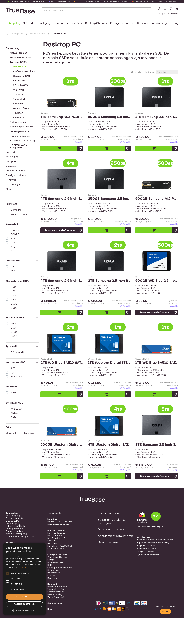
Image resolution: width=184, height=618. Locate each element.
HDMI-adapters (55, 562)
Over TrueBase (108, 542)
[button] (24, 610)
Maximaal (29, 433)
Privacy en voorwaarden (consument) (155, 540)
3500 (14, 336)
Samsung (18, 104)
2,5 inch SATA (20, 85)
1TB (13, 239)
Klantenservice (108, 513)
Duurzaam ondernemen (148, 555)
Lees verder (22, 567)
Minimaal (11, 433)
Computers (12, 161)
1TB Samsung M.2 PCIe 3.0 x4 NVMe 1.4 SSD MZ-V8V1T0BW (61, 117)
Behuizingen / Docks (21, 127)
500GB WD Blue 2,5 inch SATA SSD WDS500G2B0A (156, 280)
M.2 (13, 271)
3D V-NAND (17, 352)
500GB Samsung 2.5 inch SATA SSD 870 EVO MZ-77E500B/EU (109, 117)
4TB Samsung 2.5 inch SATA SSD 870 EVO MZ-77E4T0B (61, 280)
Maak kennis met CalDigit (59, 546)
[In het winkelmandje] (58, 148)
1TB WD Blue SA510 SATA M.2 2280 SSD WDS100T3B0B (156, 362)
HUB (49, 565)
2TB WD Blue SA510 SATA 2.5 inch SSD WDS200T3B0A (61, 362)
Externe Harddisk (55, 592)
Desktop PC (20, 67)
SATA (14, 393)
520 (13, 291)
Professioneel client (24, 71)
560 (13, 324)
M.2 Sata (18, 94)
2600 (14, 304)
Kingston (18, 113)
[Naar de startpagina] (20, 11)
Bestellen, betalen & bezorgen (111, 521)
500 (13, 287)
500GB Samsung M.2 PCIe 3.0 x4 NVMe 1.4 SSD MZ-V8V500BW (156, 198)
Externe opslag (18, 122)
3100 (14, 332)
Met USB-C (52, 541)
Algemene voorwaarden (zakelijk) (153, 543)
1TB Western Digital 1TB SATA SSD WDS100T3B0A (109, 362)
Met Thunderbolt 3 (56, 538)
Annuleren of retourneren (115, 536)
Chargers (51, 575)
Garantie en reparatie (113, 529)
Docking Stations (15, 171)
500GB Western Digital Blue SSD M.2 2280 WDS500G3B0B (61, 444)
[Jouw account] (159, 8)
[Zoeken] (148, 11)
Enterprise (19, 81)
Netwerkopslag (18, 53)
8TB (13, 251)
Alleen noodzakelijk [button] (24, 604)
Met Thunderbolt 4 (56, 536)
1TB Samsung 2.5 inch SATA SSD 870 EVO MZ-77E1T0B (156, 117)
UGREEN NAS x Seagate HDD (18, 146)
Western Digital (21, 108)
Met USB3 (52, 543)
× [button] (43, 546)
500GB (15, 234)
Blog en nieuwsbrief (146, 546)
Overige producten (16, 175)
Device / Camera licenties (59, 522)
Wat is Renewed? (55, 597)
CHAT (165, 612)
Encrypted (19, 99)
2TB (13, 243)
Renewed (11, 180)
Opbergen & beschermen (59, 568)
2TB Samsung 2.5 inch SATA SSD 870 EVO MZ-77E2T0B (109, 280)
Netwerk (10, 152)
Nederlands (173, 14)
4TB (13, 247)
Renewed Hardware (57, 587)
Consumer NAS (21, 76)
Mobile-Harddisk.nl (146, 552)
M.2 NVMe (18, 90)
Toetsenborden (54, 513)
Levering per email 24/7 (58, 524)
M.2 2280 (16, 377)
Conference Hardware (58, 557)
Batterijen (52, 578)
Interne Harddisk (55, 589)
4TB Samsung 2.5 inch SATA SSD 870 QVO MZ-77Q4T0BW (61, 198)
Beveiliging (12, 157)
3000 (14, 308)
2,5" (13, 267)
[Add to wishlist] (80, 148)
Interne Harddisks (20, 58)
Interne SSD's (18, 62)
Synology (18, 118)
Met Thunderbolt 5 (56, 533)
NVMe (14, 413)
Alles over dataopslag (22, 141)
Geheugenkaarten (20, 131)
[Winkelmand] (176, 8)
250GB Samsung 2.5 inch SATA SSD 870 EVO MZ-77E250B (109, 198)
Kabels (50, 560)
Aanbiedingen (13, 184)
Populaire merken (20, 136)
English (162, 14)
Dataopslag (12, 48)
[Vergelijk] (165, 9)
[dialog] (24, 579)
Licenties (11, 166)
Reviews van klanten (146, 549)
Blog (8, 189)
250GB (15, 230)
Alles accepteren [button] (24, 597)
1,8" (13, 368)
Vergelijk (79, 142)
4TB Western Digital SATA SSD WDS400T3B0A (109, 444)
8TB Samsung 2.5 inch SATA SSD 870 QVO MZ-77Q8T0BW (156, 444)
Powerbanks (53, 573)
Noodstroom (53, 570)
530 (13, 300)
